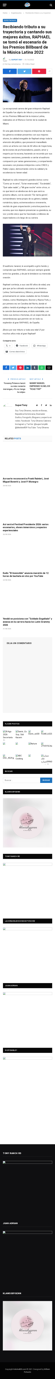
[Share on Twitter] (24, 71)
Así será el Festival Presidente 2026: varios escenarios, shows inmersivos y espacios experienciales (26, 527)
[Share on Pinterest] (39, 71)
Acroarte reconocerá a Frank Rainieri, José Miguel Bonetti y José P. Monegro (26, 480)
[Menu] (4, 5)
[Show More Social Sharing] (49, 71)
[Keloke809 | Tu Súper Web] (27, 5)
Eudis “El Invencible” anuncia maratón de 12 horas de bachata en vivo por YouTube (26, 575)
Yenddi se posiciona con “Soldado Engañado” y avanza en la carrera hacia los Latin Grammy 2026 (27, 621)
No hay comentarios (13, 64)
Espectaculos (10, 20)
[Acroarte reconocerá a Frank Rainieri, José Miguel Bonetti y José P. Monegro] (27, 460)
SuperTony (16, 60)
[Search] (50, 5)
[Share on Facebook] (10, 71)
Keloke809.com (19, 1369)
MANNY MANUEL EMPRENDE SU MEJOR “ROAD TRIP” (40, 386)
